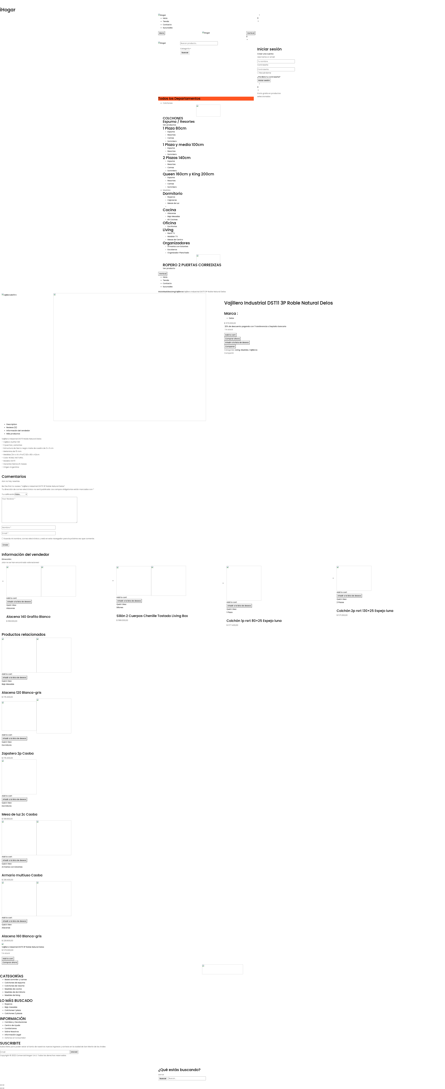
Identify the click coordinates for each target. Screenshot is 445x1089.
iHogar (7, 9)
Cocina (169, 209)
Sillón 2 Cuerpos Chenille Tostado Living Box (152, 616)
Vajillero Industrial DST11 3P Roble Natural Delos (23, 947)
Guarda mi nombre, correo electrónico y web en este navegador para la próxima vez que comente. (49, 538)
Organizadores (176, 243)
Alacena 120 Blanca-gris (21, 692)
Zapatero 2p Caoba (18, 753)
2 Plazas (340, 602)
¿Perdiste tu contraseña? (268, 77)
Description (11, 424)
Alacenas (10, 608)
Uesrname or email (266, 57)
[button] (272, 20)
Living (168, 229)
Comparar (230, 346)
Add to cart (230, 335)
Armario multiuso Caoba (22, 875)
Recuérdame (265, 73)
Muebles (166, 291)
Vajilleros (179, 291)
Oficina (169, 223)
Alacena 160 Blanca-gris (22, 936)
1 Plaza (229, 612)
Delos (231, 318)
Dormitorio (172, 193)
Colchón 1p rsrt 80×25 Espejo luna (254, 620)
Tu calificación (8, 494)
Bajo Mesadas (8, 684)
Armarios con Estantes (12, 867)
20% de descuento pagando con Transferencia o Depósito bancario (255, 326)
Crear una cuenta (265, 53)
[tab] (224, 424)
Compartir (229, 353)
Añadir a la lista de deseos (237, 342)
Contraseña (262, 65)
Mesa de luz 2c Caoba (19, 814)
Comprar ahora (232, 338)
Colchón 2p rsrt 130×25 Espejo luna (365, 611)
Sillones (119, 607)
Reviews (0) (11, 427)
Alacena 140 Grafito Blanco (28, 616)
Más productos (13, 433)
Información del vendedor (18, 430)
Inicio (160, 291)
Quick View (11, 605)
